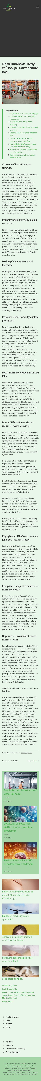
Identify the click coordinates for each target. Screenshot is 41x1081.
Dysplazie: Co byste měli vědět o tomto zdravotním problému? (18, 827)
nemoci (36, 761)
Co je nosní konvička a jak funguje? (24, 113)
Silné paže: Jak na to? (12, 978)
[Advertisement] (20, 32)
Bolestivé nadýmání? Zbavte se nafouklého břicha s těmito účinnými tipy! (17, 895)
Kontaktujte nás (26, 753)
